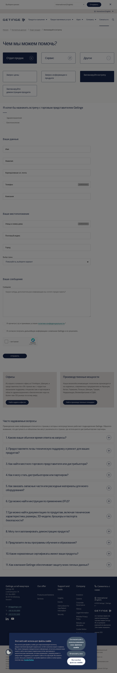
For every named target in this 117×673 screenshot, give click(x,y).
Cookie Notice (29, 660)
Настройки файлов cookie (76, 661)
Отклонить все (76, 654)
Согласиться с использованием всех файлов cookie (76, 643)
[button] (8, 652)
